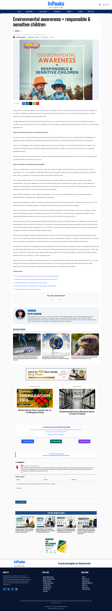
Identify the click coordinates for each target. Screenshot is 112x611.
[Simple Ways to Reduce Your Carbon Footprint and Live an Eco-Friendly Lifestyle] (56, 344)
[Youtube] (16, 589)
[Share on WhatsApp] (110, 309)
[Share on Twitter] (110, 305)
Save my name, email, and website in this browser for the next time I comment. (36, 483)
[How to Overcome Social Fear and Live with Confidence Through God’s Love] (85, 344)
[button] (105, 5)
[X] (30, 103)
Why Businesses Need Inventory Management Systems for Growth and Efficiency (77, 413)
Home (14, 34)
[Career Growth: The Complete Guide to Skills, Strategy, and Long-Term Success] (25, 522)
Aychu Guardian (20, 37)
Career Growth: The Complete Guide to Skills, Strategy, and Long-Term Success (24, 530)
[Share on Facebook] (110, 298)
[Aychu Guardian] (14, 37)
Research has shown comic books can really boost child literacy (35, 286)
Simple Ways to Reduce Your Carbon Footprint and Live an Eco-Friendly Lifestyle (55, 357)
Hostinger (61, 608)
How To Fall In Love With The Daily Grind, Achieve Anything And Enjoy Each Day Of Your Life (25, 358)
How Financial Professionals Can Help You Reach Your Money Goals (37, 276)
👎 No (60, 299)
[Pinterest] (37, 103)
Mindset (17, 31)
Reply (22, 472)
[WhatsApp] (34, 103)
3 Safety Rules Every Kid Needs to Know (28, 289)
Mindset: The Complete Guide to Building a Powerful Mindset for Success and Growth (66, 530)
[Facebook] (23, 103)
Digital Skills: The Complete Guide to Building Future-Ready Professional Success (45, 530)
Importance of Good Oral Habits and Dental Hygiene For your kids (36, 279)
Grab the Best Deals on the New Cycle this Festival (31, 283)
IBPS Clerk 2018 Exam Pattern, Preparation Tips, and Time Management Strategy (34, 411)
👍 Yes (52, 299)
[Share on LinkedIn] (110, 302)
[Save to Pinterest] (110, 312)
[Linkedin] (27, 103)
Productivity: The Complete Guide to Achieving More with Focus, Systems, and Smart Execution (86, 531)
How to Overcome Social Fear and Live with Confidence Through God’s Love (84, 357)
